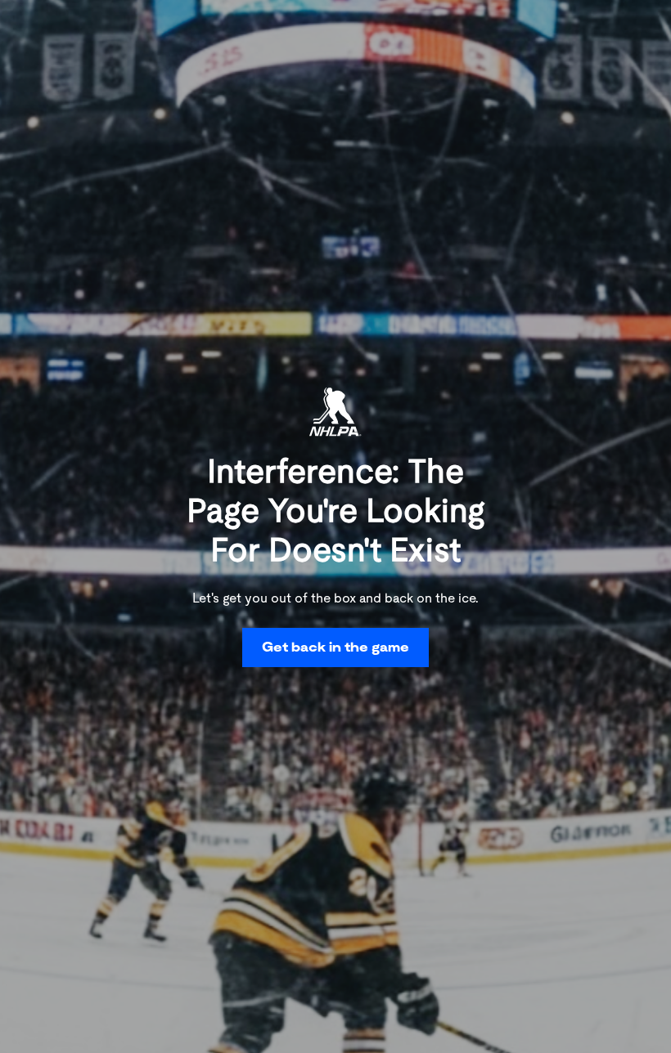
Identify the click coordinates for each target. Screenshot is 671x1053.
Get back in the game (335, 647)
